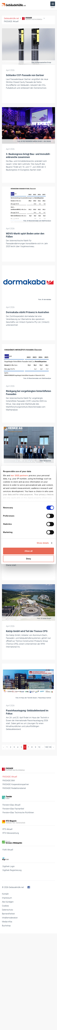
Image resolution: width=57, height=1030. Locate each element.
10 (39, 747)
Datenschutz (7, 910)
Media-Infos (7, 921)
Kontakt (5, 894)
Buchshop (6, 925)
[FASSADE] (28, 769)
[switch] (50, 516)
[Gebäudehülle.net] (14, 5)
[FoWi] (28, 842)
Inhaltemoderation (10, 918)
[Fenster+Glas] (28, 797)
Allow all (28, 551)
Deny (28, 559)
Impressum (7, 898)
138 (46, 747)
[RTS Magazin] (28, 821)
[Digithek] (28, 859)
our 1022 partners (19, 475)
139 (49, 747)
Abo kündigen (8, 902)
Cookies (5, 906)
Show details (43, 543)
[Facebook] (29, 887)
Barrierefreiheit (8, 914)
